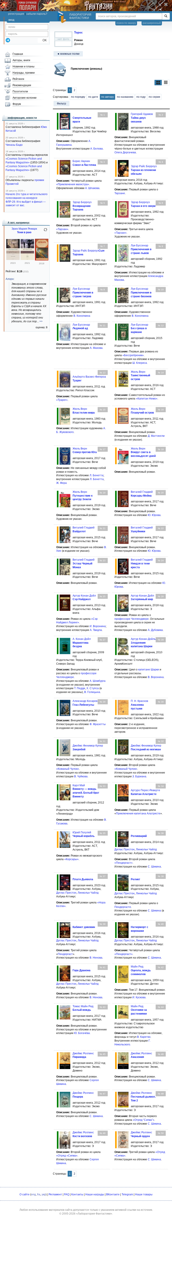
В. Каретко (143, 1036)
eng (33, 1194)
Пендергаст (65, 954)
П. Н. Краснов (139, 701)
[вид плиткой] (158, 83)
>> (41, 321)
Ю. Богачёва (82, 1033)
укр (44, 1194)
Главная (18, 54)
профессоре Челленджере (131, 618)
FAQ (66, 1194)
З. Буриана (139, 776)
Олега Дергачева (125, 152)
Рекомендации (22, 85)
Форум (17, 104)
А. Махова (96, 347)
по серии (154, 96)
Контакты (77, 1194)
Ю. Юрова (154, 515)
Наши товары (144, 1194)
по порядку (78, 96)
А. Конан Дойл (82, 639)
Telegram (127, 1194)
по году (141, 96)
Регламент (55, 1194)
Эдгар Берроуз (82, 202)
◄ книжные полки (68, 53)
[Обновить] (45, 231)
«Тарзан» (62, 229)
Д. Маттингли (156, 435)
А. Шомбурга (97, 680)
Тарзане (119, 193)
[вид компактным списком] (166, 83)
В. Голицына (92, 692)
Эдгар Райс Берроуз (144, 166)
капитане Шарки (148, 669)
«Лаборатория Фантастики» (94, 1213)
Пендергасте (122, 907)
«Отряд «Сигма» (66, 1155)
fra (38, 1194)
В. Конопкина (81, 315)
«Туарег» (62, 400)
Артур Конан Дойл (84, 595)
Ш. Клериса (139, 362)
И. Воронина (98, 626)
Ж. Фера (61, 483)
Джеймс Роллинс (83, 1053)
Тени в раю (24, 232)
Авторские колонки (25, 97)
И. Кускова (139, 997)
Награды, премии (24, 72)
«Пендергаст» (123, 862)
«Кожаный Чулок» (67, 768)
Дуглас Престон (124, 849)
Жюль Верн (138, 371)
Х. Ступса (92, 688)
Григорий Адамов (142, 114)
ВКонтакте (113, 1194)
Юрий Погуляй (82, 832)
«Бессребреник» (133, 355)
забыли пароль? (36, 13)
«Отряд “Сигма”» (143, 1119)
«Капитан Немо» (146, 398)
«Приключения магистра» (72, 184)
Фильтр (61, 103)
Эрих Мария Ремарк (24, 228)
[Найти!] (166, 16)
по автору (107, 96)
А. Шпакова (92, 188)
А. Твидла (96, 630)
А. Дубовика (155, 630)
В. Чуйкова (81, 776)
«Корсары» (71, 859)
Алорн (10, 279)
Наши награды (94, 1194)
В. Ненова (96, 957)
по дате (93, 96)
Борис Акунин (81, 161)
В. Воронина (156, 677)
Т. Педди (79, 688)
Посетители (20, 91)
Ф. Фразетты (98, 724)
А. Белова (96, 148)
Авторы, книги (21, 60)
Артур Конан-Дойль (143, 639)
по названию (125, 96)
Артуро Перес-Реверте (145, 790)
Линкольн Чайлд (146, 849)
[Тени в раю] (13, 259)
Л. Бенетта (96, 475)
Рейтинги (18, 79)
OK (43, 40)
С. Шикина (154, 866)
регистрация (16, 13)
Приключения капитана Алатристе (138, 813)
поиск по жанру (126, 23)
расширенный (152, 23)
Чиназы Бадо (14, 144)
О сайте (24, 1194)
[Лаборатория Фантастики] (62, 17)
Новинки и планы (23, 66)
